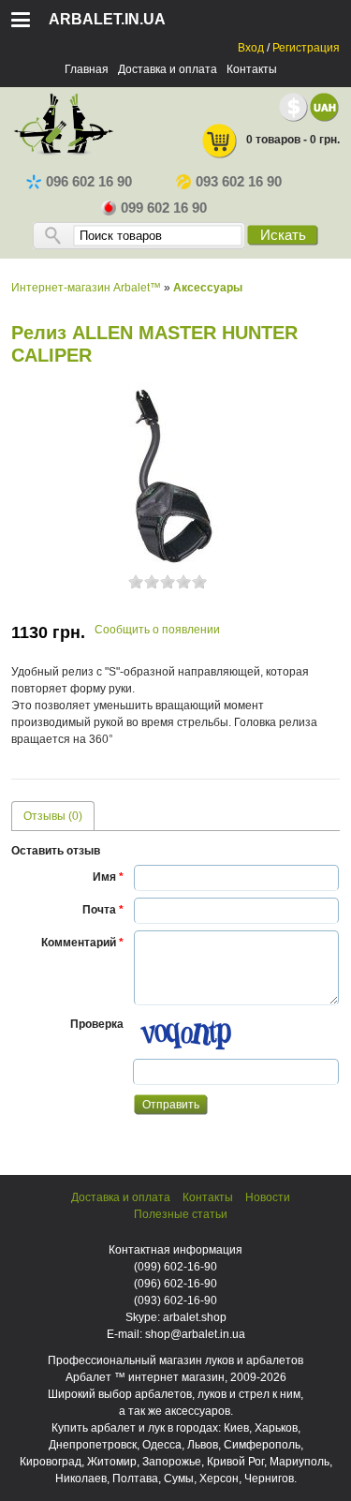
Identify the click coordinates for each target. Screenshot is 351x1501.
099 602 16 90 (164, 208)
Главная (87, 69)
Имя (108, 877)
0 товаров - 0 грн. (293, 139)
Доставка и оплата (167, 69)
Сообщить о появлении (157, 629)
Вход (251, 47)
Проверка (97, 1024)
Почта (103, 909)
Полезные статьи (180, 1214)
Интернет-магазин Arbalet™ (86, 287)
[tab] (53, 815)
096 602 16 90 (89, 181)
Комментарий (82, 942)
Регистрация (306, 47)
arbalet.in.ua (107, 19)
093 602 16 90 (239, 181)
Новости (267, 1197)
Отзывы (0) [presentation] (52, 816)
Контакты (252, 69)
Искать (283, 235)
